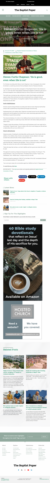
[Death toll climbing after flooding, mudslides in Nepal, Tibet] (6, 200)
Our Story (4, 448)
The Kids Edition (16, 15)
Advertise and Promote (6, 452)
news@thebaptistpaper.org (44, 479)
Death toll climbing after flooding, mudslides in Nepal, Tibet (24, 199)
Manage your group (41, 456)
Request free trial (41, 459)
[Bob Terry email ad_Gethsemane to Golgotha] (22, 262)
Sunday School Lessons (37, 15)
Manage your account (42, 458)
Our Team (4, 449)
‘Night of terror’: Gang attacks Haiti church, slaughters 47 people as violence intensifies (28, 192)
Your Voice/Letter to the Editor (31, 449)
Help (26, 479)
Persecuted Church (16, 455)
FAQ (29, 479)
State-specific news (16, 449)
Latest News (26, 15)
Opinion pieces (15, 452)
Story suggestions (29, 448)
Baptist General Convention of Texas (27, 50)
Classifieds (25, 18)
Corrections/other (29, 452)
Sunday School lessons (17, 453)
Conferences (8, 52)
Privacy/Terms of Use (21, 479)
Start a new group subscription (41, 455)
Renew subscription (41, 449)
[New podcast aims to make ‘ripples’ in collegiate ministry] (6, 207)
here (16, 166)
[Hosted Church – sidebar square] (22, 320)
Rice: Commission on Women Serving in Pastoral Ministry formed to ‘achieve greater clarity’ (36, 407)
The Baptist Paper (30, 1)
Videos (14, 458)
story (15, 169)
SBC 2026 (8, 15)
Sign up (43, 220)
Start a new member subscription (41, 453)
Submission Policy (29, 453)
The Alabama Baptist (10, 1)
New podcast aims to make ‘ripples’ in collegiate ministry (23, 207)
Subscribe (40, 448)
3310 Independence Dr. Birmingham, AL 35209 (5, 480)
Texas (20, 52)
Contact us (4, 455)
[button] (47, 10)
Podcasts (14, 456)
